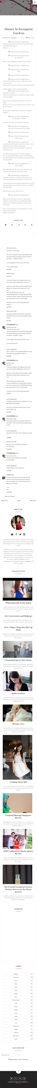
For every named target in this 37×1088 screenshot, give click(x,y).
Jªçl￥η (9, 475)
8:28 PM (9, 356)
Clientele (22, 1064)
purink (15, 1039)
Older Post (33, 500)
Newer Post (4, 500)
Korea (16, 990)
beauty (15, 1006)
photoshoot (16, 1036)
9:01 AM (9, 320)
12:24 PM (9, 449)
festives (16, 1019)
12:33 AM (9, 492)
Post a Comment (10, 496)
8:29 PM (9, 412)
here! (28, 561)
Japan (15, 987)
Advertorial (15, 977)
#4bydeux (16, 974)
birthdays (16, 1010)
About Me (14, 1064)
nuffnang (16, 1032)
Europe (16, 980)
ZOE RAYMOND (11, 324)
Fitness (15, 984)
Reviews (16, 993)
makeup (16, 1029)
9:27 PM (9, 307)
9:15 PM (9, 269)
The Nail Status (15, 1000)
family (15, 1016)
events (15, 1013)
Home (19, 500)
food (33, 37)
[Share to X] (5, 225)
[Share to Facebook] (32, 225)
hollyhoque (16, 1026)
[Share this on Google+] (12, 225)
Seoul (16, 997)
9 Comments (21, 37)
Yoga (16, 1003)
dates (29, 37)
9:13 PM (9, 470)
